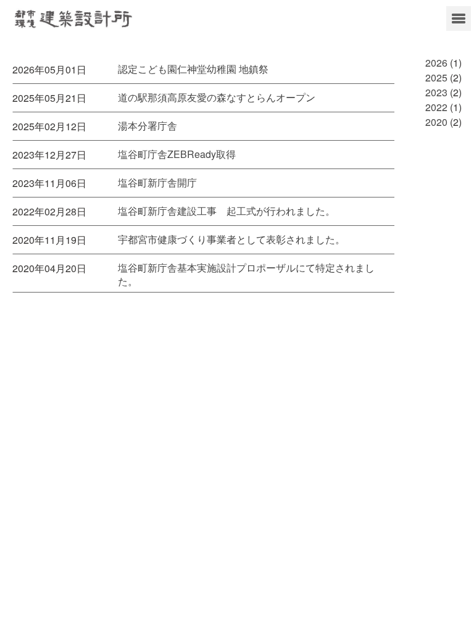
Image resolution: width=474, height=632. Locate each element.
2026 (436, 63)
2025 (436, 77)
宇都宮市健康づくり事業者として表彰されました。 (231, 239)
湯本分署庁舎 (147, 126)
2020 (436, 122)
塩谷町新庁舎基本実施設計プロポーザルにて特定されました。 (246, 274)
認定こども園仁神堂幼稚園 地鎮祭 (193, 69)
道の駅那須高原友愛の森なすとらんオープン (216, 97)
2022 (436, 107)
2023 (436, 92)
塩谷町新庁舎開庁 (157, 182)
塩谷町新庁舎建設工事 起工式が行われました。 (226, 211)
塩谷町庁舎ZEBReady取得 (177, 154)
